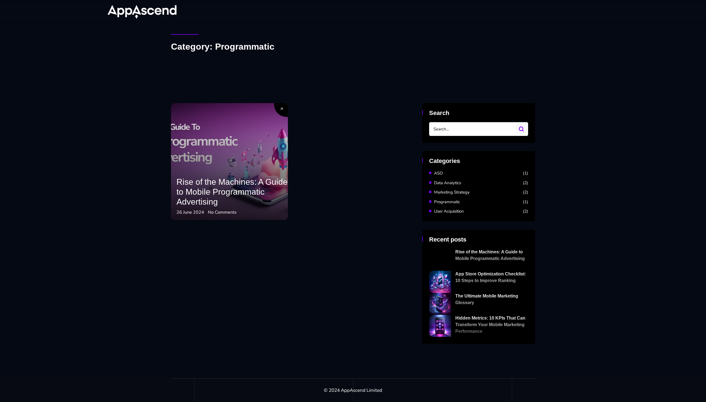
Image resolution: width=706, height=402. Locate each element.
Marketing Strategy (452, 192)
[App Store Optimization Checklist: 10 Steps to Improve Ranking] (440, 282)
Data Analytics (447, 183)
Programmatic (447, 202)
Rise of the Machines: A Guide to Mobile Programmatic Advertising (232, 191)
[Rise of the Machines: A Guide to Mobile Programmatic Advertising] (440, 260)
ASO (438, 173)
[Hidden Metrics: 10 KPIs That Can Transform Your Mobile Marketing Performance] (440, 326)
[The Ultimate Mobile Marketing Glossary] (440, 304)
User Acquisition (449, 211)
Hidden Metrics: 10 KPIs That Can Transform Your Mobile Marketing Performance (490, 325)
